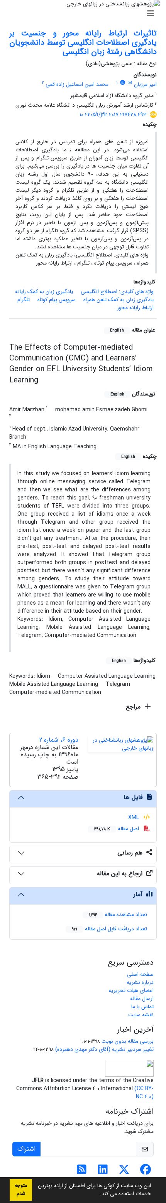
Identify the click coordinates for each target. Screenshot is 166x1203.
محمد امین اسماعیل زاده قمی (77, 84)
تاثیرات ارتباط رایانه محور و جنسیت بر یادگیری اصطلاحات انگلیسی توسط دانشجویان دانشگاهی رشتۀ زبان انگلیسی (83, 42)
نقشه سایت (141, 1014)
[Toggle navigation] (85, 14)
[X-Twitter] (124, 1172)
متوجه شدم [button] (21, 1190)
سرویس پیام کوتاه (56, 299)
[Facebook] (145, 1172)
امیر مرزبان (145, 84)
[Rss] (81, 1172)
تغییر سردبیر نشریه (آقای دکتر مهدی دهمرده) (104, 1049)
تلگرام (23, 299)
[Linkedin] (103, 1172)
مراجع (134, 707)
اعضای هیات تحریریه (131, 990)
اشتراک (26, 1149)
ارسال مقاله (142, 998)
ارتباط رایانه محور (135, 307)
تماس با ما (142, 1006)
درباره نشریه (140, 982)
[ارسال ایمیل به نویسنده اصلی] (129, 83)
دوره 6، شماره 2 (58, 740)
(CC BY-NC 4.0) (144, 1092)
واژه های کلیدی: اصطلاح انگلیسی (117, 291)
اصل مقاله (117, 828)
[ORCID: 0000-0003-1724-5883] (122, 83)
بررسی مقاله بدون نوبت (128, 1041)
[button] (97, 1194)
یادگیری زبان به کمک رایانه (44, 291)
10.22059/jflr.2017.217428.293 (113, 115)
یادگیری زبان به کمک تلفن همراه (118, 299)
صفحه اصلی (140, 974)
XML (134, 817)
